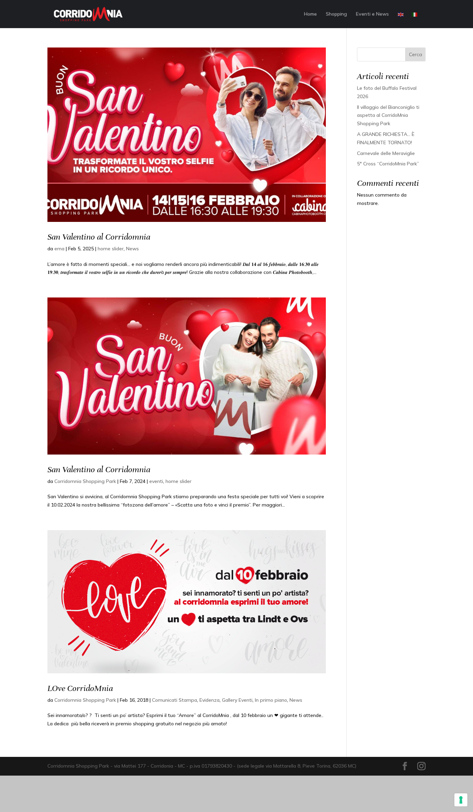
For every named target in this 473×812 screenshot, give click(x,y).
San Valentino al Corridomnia (98, 237)
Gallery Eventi (237, 700)
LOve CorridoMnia (80, 688)
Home (310, 14)
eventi (156, 481)
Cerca (415, 54)
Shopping (336, 14)
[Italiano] (415, 19)
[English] (401, 19)
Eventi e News (372, 14)
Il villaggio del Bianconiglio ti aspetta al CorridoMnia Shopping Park (388, 115)
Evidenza (209, 700)
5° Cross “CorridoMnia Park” (388, 164)
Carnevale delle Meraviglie (386, 153)
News (132, 248)
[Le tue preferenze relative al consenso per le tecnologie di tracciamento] (460, 799)
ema (59, 248)
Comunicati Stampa (174, 700)
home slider (111, 248)
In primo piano (271, 700)
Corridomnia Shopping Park (85, 481)
